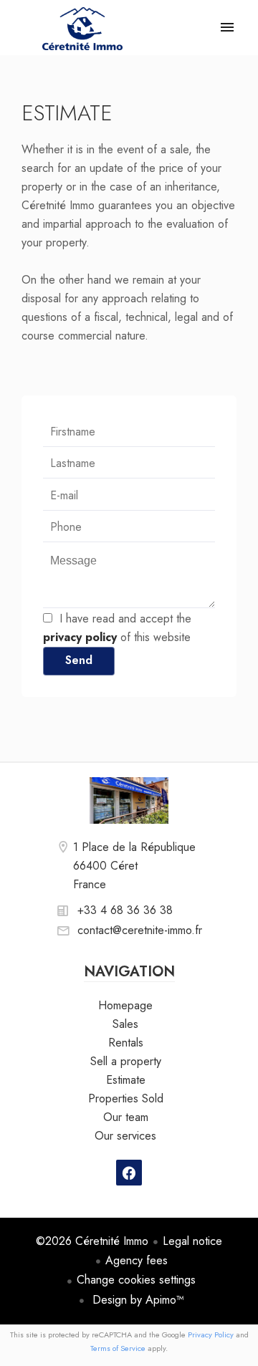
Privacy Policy (211, 1334)
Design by (136, 1300)
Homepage (82, 28)
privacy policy (80, 637)
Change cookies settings (136, 1279)
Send (78, 660)
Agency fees (136, 1260)
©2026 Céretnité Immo (92, 1241)
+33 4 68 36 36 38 (125, 910)
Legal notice (192, 1241)
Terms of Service (117, 1348)
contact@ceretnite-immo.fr (139, 930)
